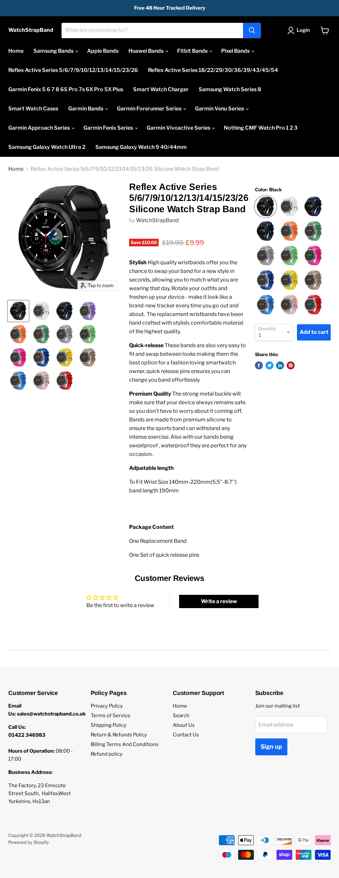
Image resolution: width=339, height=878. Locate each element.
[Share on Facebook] (259, 365)
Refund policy (106, 754)
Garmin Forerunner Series (149, 108)
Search (181, 716)
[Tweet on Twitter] (269, 365)
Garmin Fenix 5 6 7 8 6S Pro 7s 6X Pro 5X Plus (65, 89)
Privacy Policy (107, 706)
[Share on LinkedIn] (280, 365)
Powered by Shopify (28, 842)
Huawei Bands (146, 51)
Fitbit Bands (193, 51)
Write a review (219, 601)
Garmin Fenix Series (108, 128)
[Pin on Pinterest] (291, 365)
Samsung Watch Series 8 (230, 89)
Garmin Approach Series (39, 128)
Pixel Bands (236, 51)
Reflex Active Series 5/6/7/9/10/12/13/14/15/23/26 (73, 70)
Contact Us (186, 735)
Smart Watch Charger (161, 89)
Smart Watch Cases (33, 108)
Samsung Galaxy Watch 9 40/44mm (141, 147)
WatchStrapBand (157, 220)
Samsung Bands (53, 51)
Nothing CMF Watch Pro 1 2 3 (261, 128)
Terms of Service (110, 716)
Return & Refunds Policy (119, 735)
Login (303, 30)
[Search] (252, 30)
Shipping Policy (108, 725)
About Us (184, 725)
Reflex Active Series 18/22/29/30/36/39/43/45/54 (213, 70)
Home (16, 51)
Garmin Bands (86, 108)
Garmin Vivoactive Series (179, 128)
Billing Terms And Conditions (125, 744)
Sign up (271, 746)
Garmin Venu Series (220, 108)
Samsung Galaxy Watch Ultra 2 (46, 147)
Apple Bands (103, 51)
